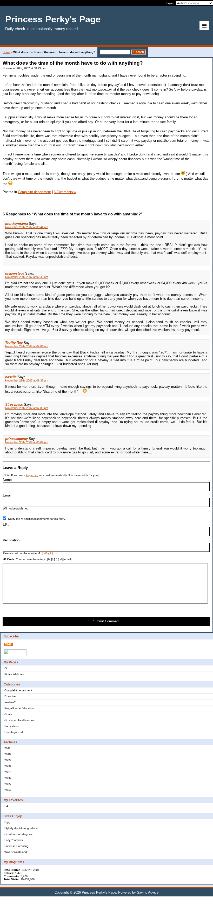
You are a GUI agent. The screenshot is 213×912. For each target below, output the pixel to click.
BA (6, 806)
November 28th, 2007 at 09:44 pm (26, 227)
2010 (7, 754)
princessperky (16, 439)
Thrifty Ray (14, 343)
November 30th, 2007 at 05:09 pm (26, 442)
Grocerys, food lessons (19, 720)
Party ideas (11, 726)
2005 (7, 784)
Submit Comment (106, 621)
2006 (7, 778)
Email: (7, 495)
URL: (6, 525)
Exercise (10, 696)
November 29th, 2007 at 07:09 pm (26, 408)
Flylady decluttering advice (21, 828)
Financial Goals (14, 674)
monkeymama (16, 224)
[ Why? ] (47, 553)
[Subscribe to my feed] (8, 645)
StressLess (14, 404)
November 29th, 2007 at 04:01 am (26, 346)
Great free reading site (18, 834)
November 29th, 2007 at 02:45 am (26, 276)
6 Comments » (65, 192)
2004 (7, 790)
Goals (8, 714)
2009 (7, 760)
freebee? (10, 702)
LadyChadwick (13, 840)
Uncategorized (13, 732)
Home (6, 52)
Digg (7, 822)
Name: (8, 480)
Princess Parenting (16, 846)
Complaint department (18, 690)
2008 (7, 766)
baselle (11, 377)
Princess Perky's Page (99, 892)
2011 (7, 748)
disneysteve (14, 273)
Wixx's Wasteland (15, 852)
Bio (6, 668)
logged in (31, 475)
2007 (7, 772)
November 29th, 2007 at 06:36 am (26, 380)
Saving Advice (147, 892)
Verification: (12, 540)
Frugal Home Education (19, 708)
